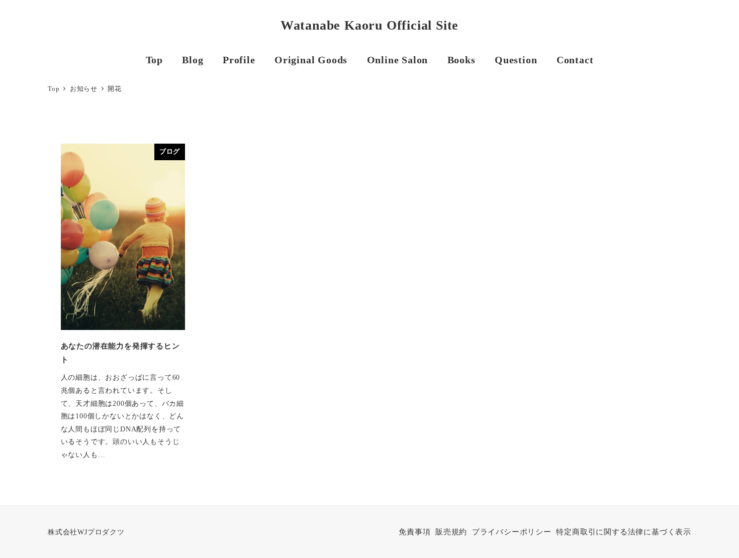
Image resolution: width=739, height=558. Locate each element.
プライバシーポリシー (511, 532)
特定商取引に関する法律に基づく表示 (623, 532)
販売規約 (451, 532)
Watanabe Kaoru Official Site (369, 25)
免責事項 (414, 532)
